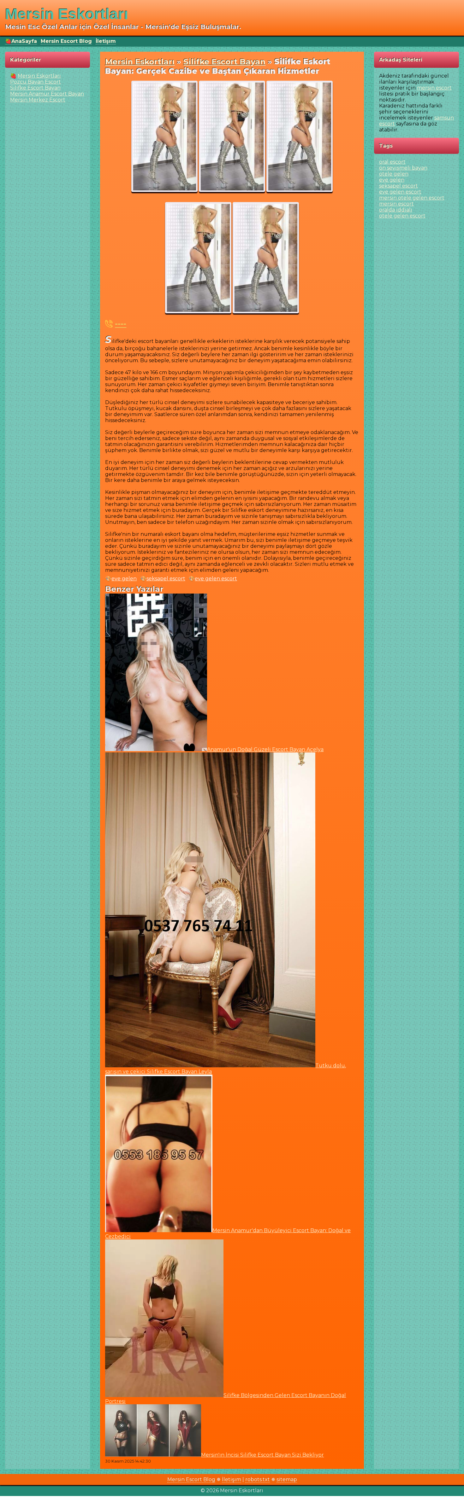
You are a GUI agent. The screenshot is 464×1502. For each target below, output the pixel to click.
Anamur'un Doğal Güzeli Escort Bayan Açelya (265, 749)
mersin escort (434, 88)
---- (120, 323)
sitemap (287, 1479)
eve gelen (124, 579)
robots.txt (257, 1479)
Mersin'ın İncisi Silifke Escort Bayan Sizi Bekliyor (262, 1455)
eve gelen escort (216, 579)
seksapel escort (165, 579)
